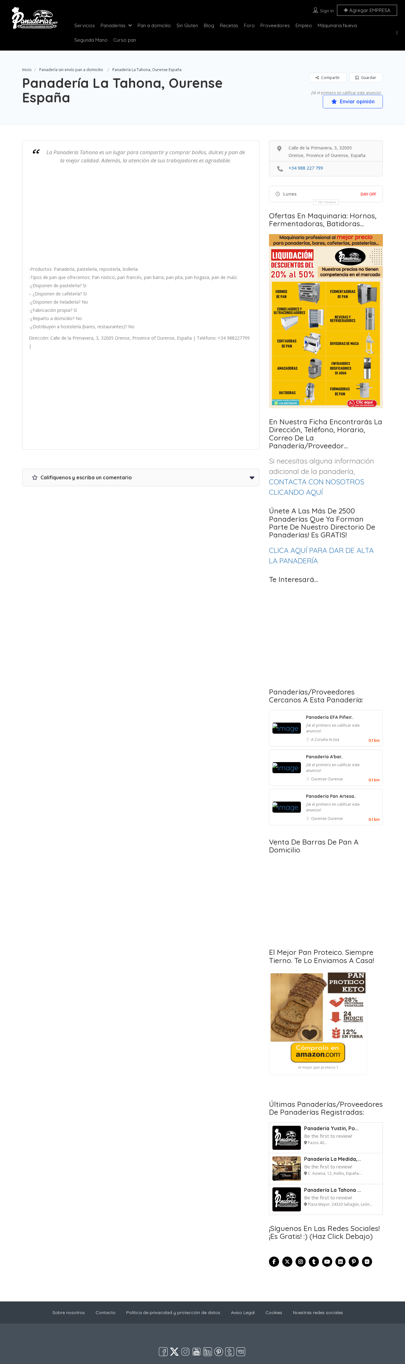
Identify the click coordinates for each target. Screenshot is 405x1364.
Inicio (27, 69)
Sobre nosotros (69, 1312)
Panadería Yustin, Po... (331, 1128)
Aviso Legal (243, 1312)
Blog (209, 25)
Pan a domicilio (154, 25)
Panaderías (113, 25)
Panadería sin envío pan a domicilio (71, 69)
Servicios (84, 25)
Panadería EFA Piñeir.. (330, 717)
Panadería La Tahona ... (332, 1190)
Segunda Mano (91, 40)
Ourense (319, 779)
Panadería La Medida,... (332, 1159)
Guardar (368, 77)
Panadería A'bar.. (324, 757)
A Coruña (320, 739)
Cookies (273, 1312)
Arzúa (334, 739)
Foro (249, 25)
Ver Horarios (327, 202)
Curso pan (124, 40)
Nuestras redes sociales (318, 1312)
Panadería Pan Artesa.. (331, 796)
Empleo (304, 25)
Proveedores (275, 25)
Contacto (105, 1312)
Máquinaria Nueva (337, 25)
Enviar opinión (357, 101)
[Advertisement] (141, 218)
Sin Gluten (187, 25)
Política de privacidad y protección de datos (173, 1312)
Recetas (229, 25)
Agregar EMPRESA (369, 10)
